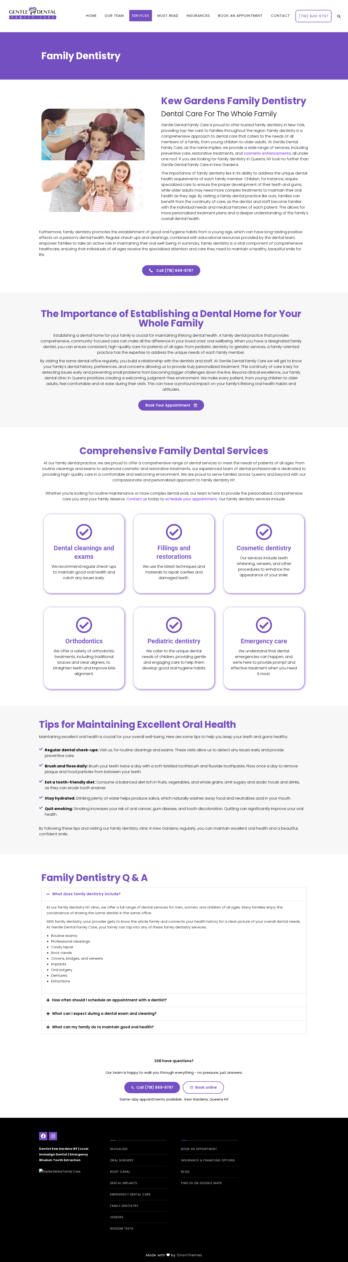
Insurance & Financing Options (208, 1160)
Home (91, 15)
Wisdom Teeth (122, 1228)
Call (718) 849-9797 (154, 1087)
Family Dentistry (124, 1206)
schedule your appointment (191, 499)
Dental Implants (123, 1183)
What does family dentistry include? (86, 893)
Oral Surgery (122, 1160)
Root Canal (120, 1172)
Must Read (167, 15)
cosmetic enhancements (267, 153)
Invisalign (119, 1149)
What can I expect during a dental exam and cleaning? (104, 1013)
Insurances (198, 15)
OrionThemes (189, 1255)
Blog (185, 1172)
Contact (280, 15)
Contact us (136, 499)
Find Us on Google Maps (201, 1183)
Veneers (117, 1217)
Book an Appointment (240, 15)
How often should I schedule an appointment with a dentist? (109, 1000)
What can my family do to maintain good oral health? (103, 1027)
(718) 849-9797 (314, 15)
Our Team (114, 15)
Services (140, 15)
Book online (206, 1087)
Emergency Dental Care (130, 1194)
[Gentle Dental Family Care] (67, 1172)
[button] (174, 894)
